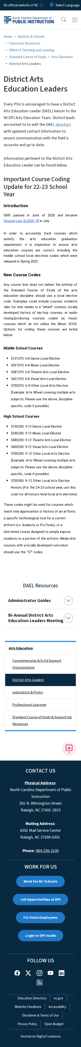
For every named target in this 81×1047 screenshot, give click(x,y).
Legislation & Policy (27, 692)
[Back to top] (69, 749)
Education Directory (32, 998)
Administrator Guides (29, 600)
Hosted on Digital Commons (40, 1036)
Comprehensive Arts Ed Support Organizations (36, 664)
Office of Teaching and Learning (31, 50)
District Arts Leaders (28, 679)
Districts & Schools (31, 36)
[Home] (29, 15)
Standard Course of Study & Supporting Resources (42, 720)
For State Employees (40, 917)
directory (63, 124)
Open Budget (54, 1023)
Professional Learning (29, 704)
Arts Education (62, 56)
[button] (60, 19)
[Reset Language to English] (52, 5)
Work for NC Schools (40, 881)
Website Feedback (28, 1006)
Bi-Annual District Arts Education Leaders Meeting (35, 618)
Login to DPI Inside (40, 935)
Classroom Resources (24, 43)
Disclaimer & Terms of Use (40, 1015)
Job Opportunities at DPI (40, 899)
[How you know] (41, 5)
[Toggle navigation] (74, 19)
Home (8, 36)
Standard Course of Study (27, 56)
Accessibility (57, 1006)
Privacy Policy (27, 1023)
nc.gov (58, 998)
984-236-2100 (47, 851)
